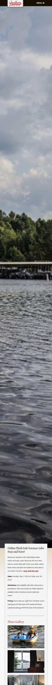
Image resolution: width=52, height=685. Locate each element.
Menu (39, 3)
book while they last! (30, 571)
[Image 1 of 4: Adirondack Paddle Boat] (26, 636)
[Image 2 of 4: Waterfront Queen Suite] (26, 661)
